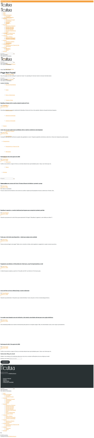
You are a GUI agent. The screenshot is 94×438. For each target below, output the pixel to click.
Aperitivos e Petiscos (10, 26)
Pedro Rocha (5, 159)
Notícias (5, 51)
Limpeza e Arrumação (10, 39)
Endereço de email (5, 358)
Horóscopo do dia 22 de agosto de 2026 (10, 156)
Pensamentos (6, 44)
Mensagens (8, 46)
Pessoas (8, 22)
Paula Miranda (5, 105)
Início (4, 12)
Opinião (7, 23)
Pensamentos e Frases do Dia (12, 45)
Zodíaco (5, 47)
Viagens (5, 40)
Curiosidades (8, 21)
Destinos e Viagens (10, 131)
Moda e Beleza (9, 36)
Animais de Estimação (10, 38)
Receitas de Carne (10, 27)
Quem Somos (6, 381)
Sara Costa (4, 132)
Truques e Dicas (9, 34)
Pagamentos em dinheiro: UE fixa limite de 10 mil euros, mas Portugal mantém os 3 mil (22, 264)
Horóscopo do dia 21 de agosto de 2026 (10, 344)
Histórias (5, 33)
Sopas (7, 32)
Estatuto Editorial (7, 378)
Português (8, 16)
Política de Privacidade (8, 382)
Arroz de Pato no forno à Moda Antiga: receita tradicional (15, 290)
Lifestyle (5, 35)
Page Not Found (7, 69)
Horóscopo (8, 162)
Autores (5, 379)
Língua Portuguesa (7, 15)
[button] (12, 93)
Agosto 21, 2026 (4, 160)
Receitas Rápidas (9, 79)
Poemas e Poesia (9, 17)
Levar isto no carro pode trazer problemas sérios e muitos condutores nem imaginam (22, 130)
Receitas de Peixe (10, 74)
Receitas (5, 24)
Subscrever (5, 362)
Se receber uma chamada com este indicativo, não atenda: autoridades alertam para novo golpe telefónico (27, 317)
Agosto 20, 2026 (4, 348)
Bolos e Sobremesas (10, 33)
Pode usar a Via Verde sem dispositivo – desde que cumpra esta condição (19, 237)
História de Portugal (10, 19)
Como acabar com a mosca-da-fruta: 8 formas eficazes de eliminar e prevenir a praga (21, 183)
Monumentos (9, 136)
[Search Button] (14, 62)
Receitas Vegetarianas (11, 84)
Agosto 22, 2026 (4, 106)
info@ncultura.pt (12, 373)
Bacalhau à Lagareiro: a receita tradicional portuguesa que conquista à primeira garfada (22, 210)
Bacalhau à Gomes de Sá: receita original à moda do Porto (15, 103)
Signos (7, 50)
